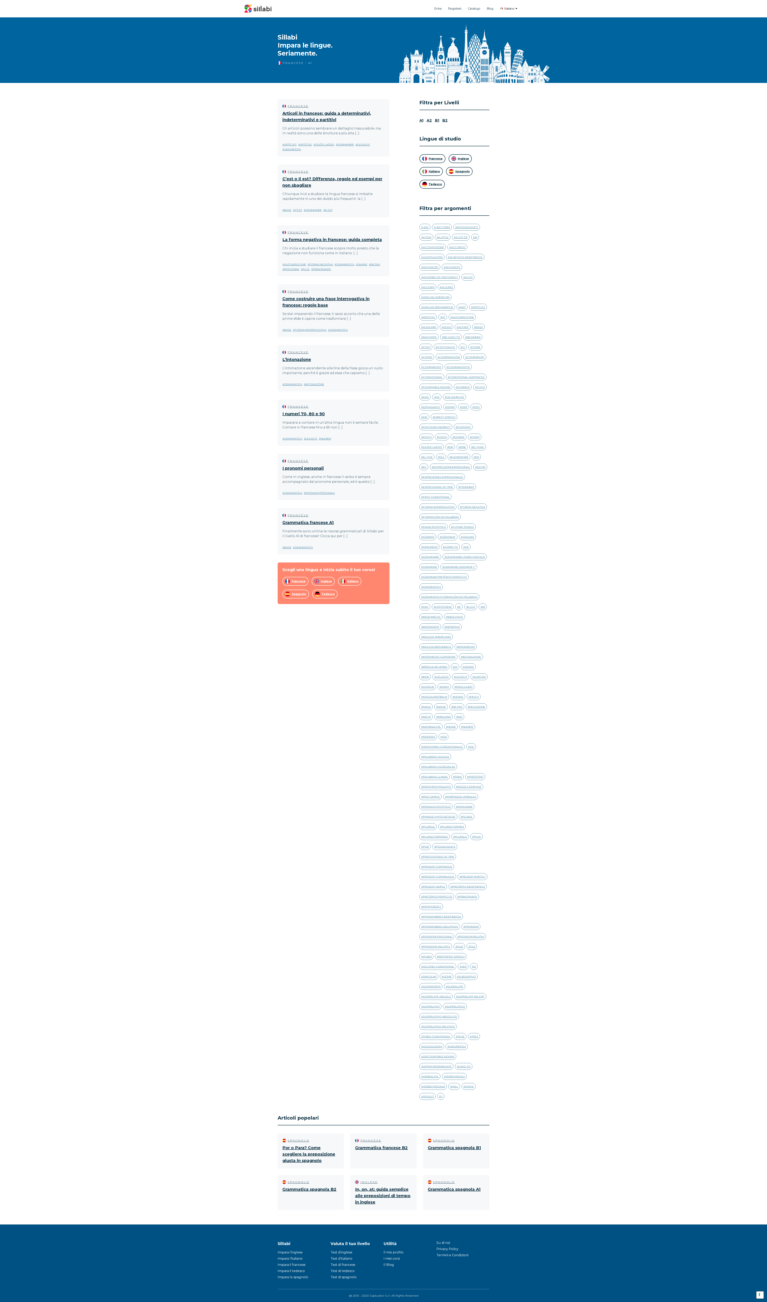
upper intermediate (437, 1066)
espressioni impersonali (451, 467)
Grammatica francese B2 (381, 1147)
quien (427, 956)
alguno (447, 287)
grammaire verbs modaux (465, 556)
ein (451, 447)
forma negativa (321, 264)
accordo (458, 247)
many (445, 686)
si (475, 966)
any (463, 307)
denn (451, 407)
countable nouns (436, 387)
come (476, 347)
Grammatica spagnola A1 (454, 1189)
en (477, 457)
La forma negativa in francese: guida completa (332, 239)
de (438, 397)
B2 (445, 120)
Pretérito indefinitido (468, 886)
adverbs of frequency (440, 277)
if (460, 606)
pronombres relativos (440, 926)
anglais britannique (438, 307)
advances (452, 267)
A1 (421, 120)
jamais (362, 264)
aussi (447, 327)
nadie (442, 706)
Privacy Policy (447, 1249)
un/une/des (292, 149)
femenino (467, 487)
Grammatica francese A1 (308, 522)
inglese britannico (437, 646)
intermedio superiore (439, 656)
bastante (430, 337)
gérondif (448, 537)
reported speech (452, 956)
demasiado (431, 407)
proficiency (432, 906)
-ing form (443, 227)
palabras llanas (435, 776)
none (452, 726)
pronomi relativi (471, 936)
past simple (431, 796)
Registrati (454, 8)
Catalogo (474, 8)
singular (429, 976)
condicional (432, 377)
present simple (434, 886)
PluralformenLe (435, 836)
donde (459, 437)
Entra (438, 8)
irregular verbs (435, 666)
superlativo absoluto (440, 1016)
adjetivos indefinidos (466, 257)
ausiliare (429, 327)
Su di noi (443, 1243)
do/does (464, 427)
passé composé (469, 786)
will (455, 1086)
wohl (469, 1086)
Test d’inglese (341, 1252)
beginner (474, 337)
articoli (306, 144)
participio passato (437, 786)
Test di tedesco (343, 1271)
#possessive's (467, 227)
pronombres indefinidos (442, 916)
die (425, 417)
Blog (490, 8)
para (458, 776)
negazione (477, 706)
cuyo (481, 387)
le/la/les (363, 144)
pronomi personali (320, 493)
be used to (452, 337)
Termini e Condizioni (452, 1255)
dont (476, 437)
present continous (437, 866)
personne (291, 269)
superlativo (456, 1006)
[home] (257, 9)
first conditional (436, 497)
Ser (464, 966)
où (472, 746)
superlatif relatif (471, 996)
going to (451, 546)
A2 (429, 120)
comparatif (475, 357)
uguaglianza (432, 1046)
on (444, 736)
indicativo (455, 616)
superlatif (455, 986)
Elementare (459, 457)
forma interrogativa (310, 329)
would (428, 1096)
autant (463, 327)
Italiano (508, 8)
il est (329, 210)
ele (442, 457)
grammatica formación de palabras (450, 596)
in (483, 606)
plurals (461, 836)
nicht (427, 716)
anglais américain (436, 297)
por (426, 846)
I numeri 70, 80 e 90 (303, 413)
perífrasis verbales (461, 796)
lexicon (480, 676)
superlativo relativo (439, 1026)
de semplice (455, 397)
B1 (437, 120)
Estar (481, 467)
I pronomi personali (303, 468)
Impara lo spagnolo (293, 1277)
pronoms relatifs (436, 946)
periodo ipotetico (437, 806)
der (464, 407)
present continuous (438, 876)
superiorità (432, 986)
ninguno (444, 716)
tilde (461, 1036)
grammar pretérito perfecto (445, 576)
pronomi (472, 926)
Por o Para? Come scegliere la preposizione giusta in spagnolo (308, 1154)
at (443, 317)
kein (426, 676)
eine (463, 447)
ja (455, 666)
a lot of (462, 237)
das (426, 397)
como (427, 357)
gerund (468, 537)
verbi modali (455, 1076)
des (477, 407)
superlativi (431, 1006)
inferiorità (431, 626)
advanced (430, 267)
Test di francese (343, 1265)
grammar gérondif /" (459, 566)
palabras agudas (436, 756)
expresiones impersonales (443, 477)
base (287, 210)
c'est (298, 210)
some (447, 976)
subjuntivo (467, 976)
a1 (476, 237)
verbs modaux (434, 1086)
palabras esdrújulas (439, 766)
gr (467, 546)
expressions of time (438, 487)
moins (458, 696)
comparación (449, 357)
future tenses (463, 527)
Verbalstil (431, 1076)
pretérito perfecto (437, 896)
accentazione (433, 247)
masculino (464, 686)
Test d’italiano (341, 1258)
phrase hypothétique (439, 816)
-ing (426, 227)
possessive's (445, 846)
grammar (430, 566)
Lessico (311, 438)
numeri (326, 438)
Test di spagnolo (344, 1277)
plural (467, 816)
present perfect (473, 876)
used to (465, 1066)
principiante (322, 269)
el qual (478, 447)
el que (428, 457)
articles (290, 144)
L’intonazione (296, 359)
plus (306, 269)
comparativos (459, 367)
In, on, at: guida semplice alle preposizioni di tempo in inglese (382, 1195)
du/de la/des (324, 144)
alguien (428, 287)
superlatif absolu (437, 996)
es (424, 467)
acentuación (433, 257)
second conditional (438, 966)
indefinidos (432, 616)
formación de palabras (441, 517)
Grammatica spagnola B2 (309, 1189)
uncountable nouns (438, 1056)
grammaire (346, 144)
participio (476, 776)
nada (427, 706)
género (428, 537)
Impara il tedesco (291, 1271)
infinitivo (453, 626)
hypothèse (443, 606)
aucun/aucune (295, 264)
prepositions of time (438, 856)
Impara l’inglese (290, 1252)
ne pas (375, 264)
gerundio (430, 546)
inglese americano (437, 636)
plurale (429, 826)
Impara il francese (292, 1265)
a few (427, 237)
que (460, 946)
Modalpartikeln (435, 696)
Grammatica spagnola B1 (454, 1147)
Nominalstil (432, 726)
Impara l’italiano (290, 1258)
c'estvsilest (446, 347)
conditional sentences (467, 377)
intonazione (315, 384)
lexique (428, 686)
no (460, 716)
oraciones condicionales (443, 746)
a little (443, 237)
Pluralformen (453, 826)
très (475, 1036)
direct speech (444, 417)
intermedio (466, 646)
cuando (463, 387)
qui (472, 946)
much (474, 696)
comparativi (432, 367)
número (429, 736)
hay (425, 606)
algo (469, 277)
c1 (463, 347)
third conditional (436, 1036)
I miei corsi (392, 1258)
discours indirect (436, 427)
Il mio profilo (393, 1252)
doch (427, 437)
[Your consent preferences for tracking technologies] (760, 1295)
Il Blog (389, 1265)
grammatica (345, 264)
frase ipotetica (434, 527)
